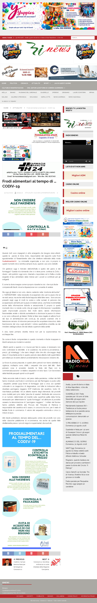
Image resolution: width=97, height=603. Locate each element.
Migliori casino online (78, 210)
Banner (50, 596)
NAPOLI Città (45, 97)
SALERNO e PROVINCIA (18, 97)
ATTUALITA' (29, 193)
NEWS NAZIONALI (75, 97)
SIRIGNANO (65, 92)
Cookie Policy (72, 596)
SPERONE (55, 92)
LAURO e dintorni (79, 92)
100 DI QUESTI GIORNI (62, 83)
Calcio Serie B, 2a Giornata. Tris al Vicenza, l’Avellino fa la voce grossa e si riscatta (77, 474)
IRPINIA (91, 92)
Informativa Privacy (88, 596)
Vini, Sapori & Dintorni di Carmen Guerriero (45, 88)
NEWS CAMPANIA (59, 97)
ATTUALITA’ (36, 83)
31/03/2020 (8, 193)
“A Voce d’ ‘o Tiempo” (9, 101)
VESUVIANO (33, 97)
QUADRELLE (45, 92)
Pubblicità (40, 596)
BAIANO (12, 92)
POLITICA (13, 83)
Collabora (60, 596)
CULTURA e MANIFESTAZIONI (12, 88)
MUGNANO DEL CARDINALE (28, 92)
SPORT (46, 83)
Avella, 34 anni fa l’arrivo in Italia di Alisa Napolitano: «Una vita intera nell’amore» (77, 387)
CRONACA (24, 83)
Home (4, 83)
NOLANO (5, 97)
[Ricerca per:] (83, 38)
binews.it (20, 193)
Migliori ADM (78, 175)
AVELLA (4, 92)
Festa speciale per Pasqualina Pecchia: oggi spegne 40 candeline (77, 484)
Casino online (79, 193)
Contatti (30, 596)
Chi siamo (20, 596)
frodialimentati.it (9, 261)
